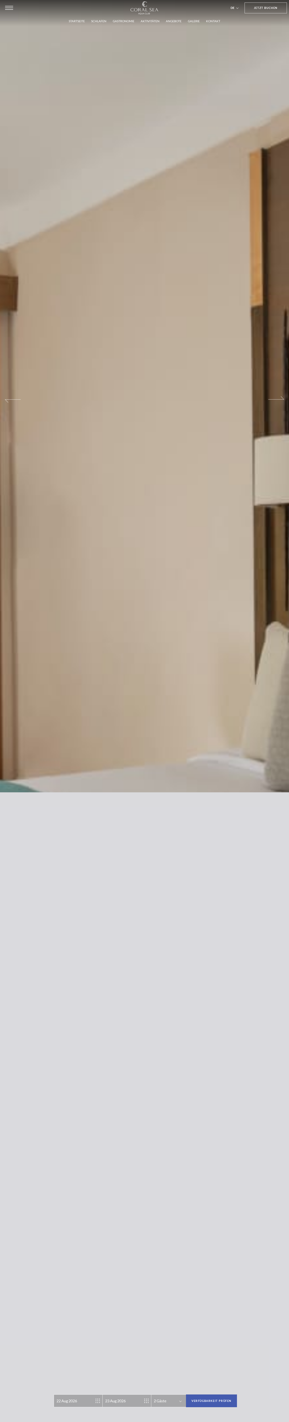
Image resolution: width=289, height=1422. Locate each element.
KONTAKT (213, 21)
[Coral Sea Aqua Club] (144, 8)
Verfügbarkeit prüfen (211, 1401)
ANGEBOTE (174, 21)
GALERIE (194, 21)
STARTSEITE (77, 21)
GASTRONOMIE (123, 21)
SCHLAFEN (98, 21)
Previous (12, 714)
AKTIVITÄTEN (150, 21)
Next (276, 714)
